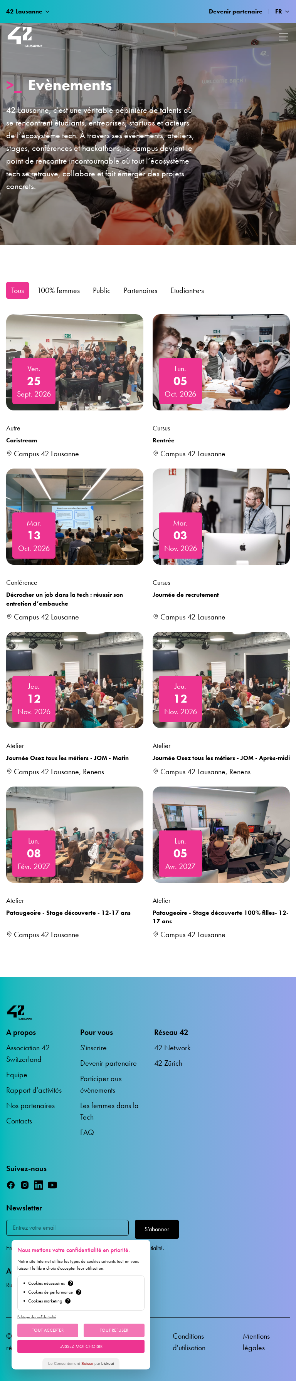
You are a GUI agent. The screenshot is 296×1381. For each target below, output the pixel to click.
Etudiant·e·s (187, 290)
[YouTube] (52, 1185)
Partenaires (140, 290)
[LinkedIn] (38, 1185)
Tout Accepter (48, 1330)
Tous (17, 290)
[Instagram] (24, 1185)
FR (278, 11)
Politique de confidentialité (36, 1316)
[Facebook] (10, 1185)
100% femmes (58, 290)
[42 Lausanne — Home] (25, 37)
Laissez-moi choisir (81, 1346)
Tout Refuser (114, 1330)
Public (102, 290)
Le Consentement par (81, 1363)
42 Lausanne (24, 11)
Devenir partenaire (235, 11)
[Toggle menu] (283, 37)
